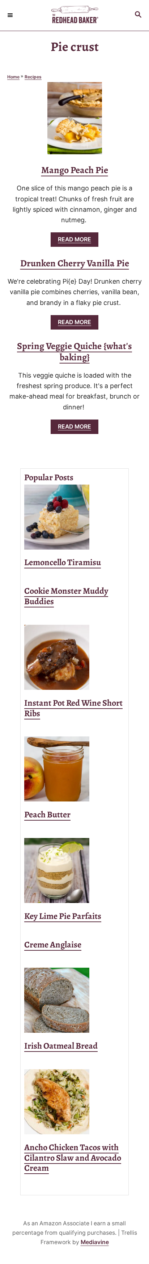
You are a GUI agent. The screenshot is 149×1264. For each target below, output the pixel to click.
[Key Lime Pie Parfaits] (74, 870)
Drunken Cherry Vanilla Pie (74, 263)
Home (13, 76)
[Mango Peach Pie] (74, 121)
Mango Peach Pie (74, 170)
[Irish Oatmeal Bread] (74, 1000)
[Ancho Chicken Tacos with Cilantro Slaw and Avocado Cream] (74, 1101)
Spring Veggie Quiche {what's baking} (74, 352)
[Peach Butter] (74, 768)
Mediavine (95, 1242)
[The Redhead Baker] (74, 15)
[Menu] (11, 15)
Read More (77, 241)
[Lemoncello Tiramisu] (74, 517)
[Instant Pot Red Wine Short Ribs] (74, 657)
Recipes (33, 76)
